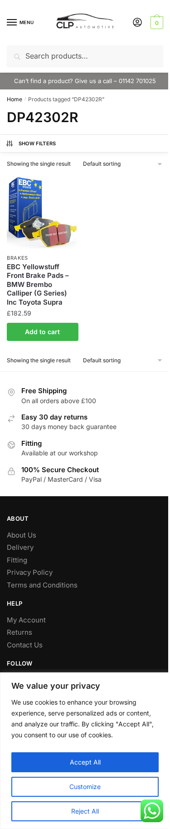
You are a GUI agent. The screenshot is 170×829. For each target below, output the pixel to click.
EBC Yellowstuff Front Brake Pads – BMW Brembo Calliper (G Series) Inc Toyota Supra (38, 284)
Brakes (17, 258)
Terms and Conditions (42, 585)
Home (14, 99)
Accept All (85, 762)
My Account (26, 620)
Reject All (85, 811)
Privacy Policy (30, 572)
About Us (21, 535)
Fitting (17, 560)
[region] (85, 750)
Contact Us (25, 645)
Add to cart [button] (42, 332)
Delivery (20, 547)
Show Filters (37, 143)
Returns (19, 632)
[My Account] (137, 23)
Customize (85, 786)
